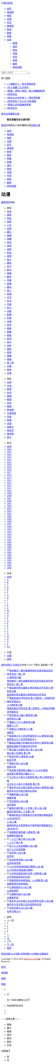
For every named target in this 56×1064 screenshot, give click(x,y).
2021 (9, 462)
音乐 (9, 342)
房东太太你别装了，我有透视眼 (23, 98)
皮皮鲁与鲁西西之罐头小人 (20, 774)
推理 (9, 235)
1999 (9, 519)
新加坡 (10, 410)
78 (8, 939)
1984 (9, 557)
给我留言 (43, 954)
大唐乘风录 (12, 897)
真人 (9, 290)
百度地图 (25, 954)
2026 (9, 449)
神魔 (9, 239)
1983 (9, 560)
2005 (9, 503)
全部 (9, 40)
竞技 (9, 242)
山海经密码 (12, 891)
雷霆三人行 (12, 725)
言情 (9, 366)
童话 (9, 287)
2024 (9, 454)
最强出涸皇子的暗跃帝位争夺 (22, 746)
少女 (9, 225)
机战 (9, 253)
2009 (9, 493)
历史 (9, 325)
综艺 (9, 22)
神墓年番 (11, 798)
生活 (9, 301)
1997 (9, 524)
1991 (9, 539)
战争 (9, 345)
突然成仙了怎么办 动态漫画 (21, 101)
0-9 (8, 647)
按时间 (4, 665)
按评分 (18, 665)
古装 (9, 304)
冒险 (9, 215)
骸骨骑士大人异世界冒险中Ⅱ (22, 739)
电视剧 (10, 12)
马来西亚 (11, 413)
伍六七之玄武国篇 (16, 849)
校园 (9, 294)
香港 (9, 389)
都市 (9, 277)
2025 (9, 452)
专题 (15, 53)
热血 (9, 218)
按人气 (11, 665)
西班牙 (10, 430)
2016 (9, 475)
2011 (9, 488)
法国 (9, 423)
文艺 (9, 297)
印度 (9, 416)
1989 (9, 544)
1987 (9, 550)
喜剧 (9, 349)
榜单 (15, 60)
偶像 (9, 356)
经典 (9, 283)
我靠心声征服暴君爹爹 (19, 104)
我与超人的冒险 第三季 (18, 753)
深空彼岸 (11, 805)
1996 (9, 526)
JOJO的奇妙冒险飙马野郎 (20, 870)
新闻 (9, 29)
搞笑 (9, 222)
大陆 (9, 386)
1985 (9, 555)
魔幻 (9, 232)
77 (8, 936)
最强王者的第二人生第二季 (20, 811)
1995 (9, 529)
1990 (9, 542)
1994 (9, 532)
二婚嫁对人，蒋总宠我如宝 (21, 84)
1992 (9, 537)
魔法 (9, 263)
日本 (9, 403)
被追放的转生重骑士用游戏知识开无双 (26, 695)
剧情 (15, 43)
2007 (9, 498)
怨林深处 (12, 94)
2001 (9, 514)
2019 (9, 467)
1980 (9, 568)
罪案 (9, 359)
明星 (9, 36)
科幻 (9, 308)
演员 (15, 46)
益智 (9, 249)
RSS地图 (15, 954)
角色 (15, 50)
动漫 (9, 19)
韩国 (9, 399)
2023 (9, 457)
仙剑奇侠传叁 (14, 863)
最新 (15, 64)
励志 (9, 270)
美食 (9, 369)
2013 (9, 483)
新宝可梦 (11, 760)
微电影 (10, 26)
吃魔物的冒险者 (15, 836)
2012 (9, 485)
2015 (9, 477)
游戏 (9, 246)
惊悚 (9, 280)
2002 (9, 511)
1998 (9, 521)
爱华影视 (8, 3)
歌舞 (9, 332)
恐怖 (9, 352)
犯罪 (9, 318)
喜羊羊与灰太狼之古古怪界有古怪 (24, 904)
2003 (9, 508)
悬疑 (9, 328)
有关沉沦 (12, 108)
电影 (9, 15)
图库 (9, 33)
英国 (9, 420)
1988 (9, 547)
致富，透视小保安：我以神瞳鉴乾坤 (26, 91)
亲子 (9, 266)
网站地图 (17, 67)
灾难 (9, 373)
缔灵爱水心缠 (14, 719)
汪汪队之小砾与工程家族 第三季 (23, 784)
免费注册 (35, 125)
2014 (9, 480)
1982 (9, 563)
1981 (9, 565)
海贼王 (10, 732)
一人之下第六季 (15, 842)
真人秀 (10, 363)
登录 (3, 125)
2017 (9, 472)
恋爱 (9, 228)
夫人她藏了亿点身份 (18, 87)
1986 (9, 552)
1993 (9, 534)
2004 (9, 506)
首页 (9, 9)
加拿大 (10, 427)
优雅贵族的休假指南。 (18, 884)
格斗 (9, 259)
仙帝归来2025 (14, 911)
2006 (9, 501)
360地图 (34, 954)
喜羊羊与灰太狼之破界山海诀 (22, 791)
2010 (9, 490)
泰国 (9, 406)
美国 (9, 396)
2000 (9, 516)
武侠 (9, 339)
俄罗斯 (10, 434)
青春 (9, 273)
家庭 (9, 335)
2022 (9, 459)
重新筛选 (5, 202)
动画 (9, 311)
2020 (9, 464)
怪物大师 (11, 767)
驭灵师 (10, 856)
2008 (9, 495)
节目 (15, 57)
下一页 (10, 944)
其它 (9, 437)
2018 (9, 470)
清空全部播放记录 (10, 114)
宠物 (9, 256)
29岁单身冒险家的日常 (18, 877)
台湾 (9, 392)
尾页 (9, 948)
